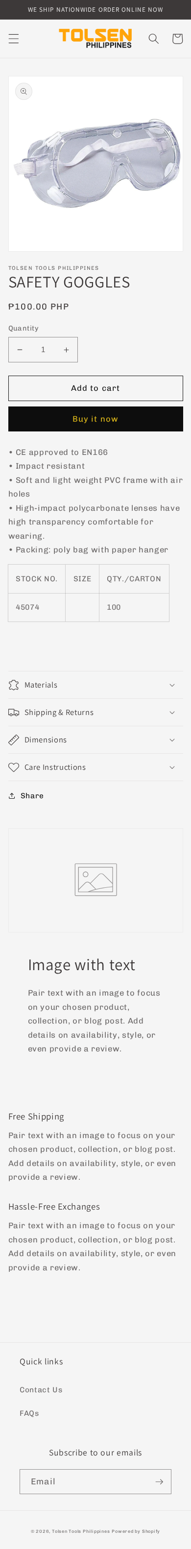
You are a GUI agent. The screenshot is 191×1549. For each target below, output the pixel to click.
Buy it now (95, 419)
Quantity (23, 328)
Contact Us (41, 1389)
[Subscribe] (159, 1482)
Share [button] (32, 795)
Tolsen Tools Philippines (81, 1531)
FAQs (29, 1413)
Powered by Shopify (136, 1531)
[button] (13, 38)
